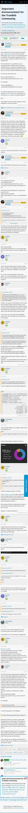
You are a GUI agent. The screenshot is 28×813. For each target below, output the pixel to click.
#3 (26, 148)
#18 (26, 627)
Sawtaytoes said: (6, 477)
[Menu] (2, 2)
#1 (26, 49)
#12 (26, 425)
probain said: (5, 379)
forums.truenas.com (20, 798)
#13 (26, 474)
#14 (26, 524)
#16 (26, 564)
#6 (26, 207)
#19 (26, 646)
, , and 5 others (14, 107)
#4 (26, 162)
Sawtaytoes (8, 419)
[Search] (26, 2)
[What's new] (24, 2)
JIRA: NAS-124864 (5, 649)
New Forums (26, 485)
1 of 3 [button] (9, 749)
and (8, 534)
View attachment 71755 (7, 573)
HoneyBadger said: (6, 292)
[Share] (25, 50)
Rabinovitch (6, 771)
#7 (26, 244)
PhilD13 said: (5, 210)
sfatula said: (4, 333)
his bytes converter (9, 494)
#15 (26, 544)
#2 (26, 118)
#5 (26, 178)
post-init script (9, 93)
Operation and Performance (14, 763)
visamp (5, 763)
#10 (26, 329)
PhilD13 (7, 172)
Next (14, 749)
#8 (26, 263)
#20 (26, 671)
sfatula (7, 140)
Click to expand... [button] (14, 223)
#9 (26, 289)
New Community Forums (17, 808)
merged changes (7, 54)
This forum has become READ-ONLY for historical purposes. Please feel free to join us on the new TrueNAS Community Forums (14, 25)
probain (7, 236)
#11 (26, 376)
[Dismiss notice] (25, 6)
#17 (26, 603)
